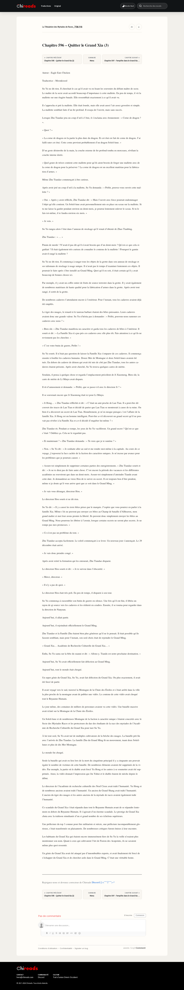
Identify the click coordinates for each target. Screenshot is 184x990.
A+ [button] (132, 27)
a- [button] (139, 27)
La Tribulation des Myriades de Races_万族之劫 (62, 27)
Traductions (46, 6)
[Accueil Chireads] (26, 6)
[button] (127, 6)
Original (57, 6)
